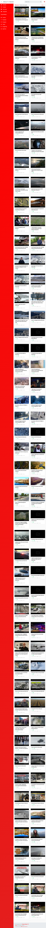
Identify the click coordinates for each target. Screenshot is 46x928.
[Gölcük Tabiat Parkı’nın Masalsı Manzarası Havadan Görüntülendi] (22, 813)
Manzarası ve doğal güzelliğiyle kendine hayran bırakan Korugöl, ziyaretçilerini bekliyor (21, 523)
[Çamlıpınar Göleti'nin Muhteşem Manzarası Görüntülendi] (38, 813)
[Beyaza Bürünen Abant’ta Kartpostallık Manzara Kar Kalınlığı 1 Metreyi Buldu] (22, 87)
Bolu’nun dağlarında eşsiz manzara (21, 337)
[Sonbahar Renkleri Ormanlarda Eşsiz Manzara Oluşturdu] (22, 201)
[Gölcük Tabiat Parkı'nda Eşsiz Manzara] (22, 162)
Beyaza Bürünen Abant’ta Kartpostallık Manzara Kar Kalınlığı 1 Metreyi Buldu (21, 95)
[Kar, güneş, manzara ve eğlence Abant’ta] (38, 415)
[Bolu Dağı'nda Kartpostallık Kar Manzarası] (38, 69)
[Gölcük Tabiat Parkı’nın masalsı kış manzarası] (38, 447)
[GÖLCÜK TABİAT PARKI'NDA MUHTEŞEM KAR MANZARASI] (22, 777)
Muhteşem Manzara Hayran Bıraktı (37, 672)
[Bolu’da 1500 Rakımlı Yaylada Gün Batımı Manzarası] (38, 201)
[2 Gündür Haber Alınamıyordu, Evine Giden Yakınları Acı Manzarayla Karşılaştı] (22, 720)
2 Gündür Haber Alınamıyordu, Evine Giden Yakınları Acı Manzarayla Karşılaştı (20, 728)
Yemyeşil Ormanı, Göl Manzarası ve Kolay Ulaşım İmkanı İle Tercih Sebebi (37, 38)
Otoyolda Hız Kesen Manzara (36, 708)
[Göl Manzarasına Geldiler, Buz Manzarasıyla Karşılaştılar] (38, 278)
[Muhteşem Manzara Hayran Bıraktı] (38, 665)
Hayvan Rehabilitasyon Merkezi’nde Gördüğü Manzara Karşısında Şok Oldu (21, 370)
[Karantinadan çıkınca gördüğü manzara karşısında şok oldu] (22, 907)
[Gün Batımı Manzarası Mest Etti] (38, 533)
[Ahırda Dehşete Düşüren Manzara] (22, 796)
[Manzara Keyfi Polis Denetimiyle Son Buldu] (38, 627)
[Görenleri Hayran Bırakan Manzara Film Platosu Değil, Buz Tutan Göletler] (22, 259)
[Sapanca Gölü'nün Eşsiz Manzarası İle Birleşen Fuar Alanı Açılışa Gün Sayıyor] (22, 646)
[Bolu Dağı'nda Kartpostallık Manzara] (38, 87)
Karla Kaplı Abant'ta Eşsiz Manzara (21, 114)
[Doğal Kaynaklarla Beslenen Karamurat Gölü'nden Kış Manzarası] (38, 552)
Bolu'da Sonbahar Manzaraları (20, 150)
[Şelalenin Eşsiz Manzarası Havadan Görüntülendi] (38, 514)
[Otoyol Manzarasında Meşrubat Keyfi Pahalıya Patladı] (38, 907)
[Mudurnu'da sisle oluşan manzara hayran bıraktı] (38, 589)
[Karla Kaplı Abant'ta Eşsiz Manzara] (22, 107)
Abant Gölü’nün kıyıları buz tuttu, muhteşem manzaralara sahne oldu (21, 321)
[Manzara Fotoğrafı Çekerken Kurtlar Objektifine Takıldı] (38, 399)
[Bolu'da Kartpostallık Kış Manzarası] (38, 570)
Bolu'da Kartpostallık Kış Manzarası (37, 575)
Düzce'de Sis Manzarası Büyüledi (37, 876)
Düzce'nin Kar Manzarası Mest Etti (21, 691)
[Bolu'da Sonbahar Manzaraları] (22, 143)
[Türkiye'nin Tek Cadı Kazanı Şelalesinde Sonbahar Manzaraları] (38, 143)
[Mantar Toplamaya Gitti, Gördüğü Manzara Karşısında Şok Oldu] (22, 608)
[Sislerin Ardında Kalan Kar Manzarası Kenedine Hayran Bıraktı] (22, 69)
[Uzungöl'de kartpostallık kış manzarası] (38, 347)
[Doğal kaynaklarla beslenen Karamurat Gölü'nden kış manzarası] (22, 571)
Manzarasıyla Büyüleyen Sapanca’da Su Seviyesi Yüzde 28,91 (37, 170)
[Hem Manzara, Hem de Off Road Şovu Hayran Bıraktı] (22, 665)
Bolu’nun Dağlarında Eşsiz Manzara (37, 320)
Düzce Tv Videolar (8, 2)
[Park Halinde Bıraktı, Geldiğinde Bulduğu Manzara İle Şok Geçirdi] (38, 608)
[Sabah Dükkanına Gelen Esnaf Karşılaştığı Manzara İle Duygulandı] (22, 11)
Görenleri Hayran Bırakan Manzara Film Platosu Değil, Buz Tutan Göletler (21, 267)
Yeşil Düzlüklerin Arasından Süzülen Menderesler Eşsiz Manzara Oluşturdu (36, 228)
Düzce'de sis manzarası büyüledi (21, 895)
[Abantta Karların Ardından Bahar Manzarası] (22, 50)
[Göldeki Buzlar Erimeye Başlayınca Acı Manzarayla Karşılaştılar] (38, 646)
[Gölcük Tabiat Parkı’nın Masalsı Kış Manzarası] (22, 446)
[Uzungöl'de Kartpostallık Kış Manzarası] (22, 347)
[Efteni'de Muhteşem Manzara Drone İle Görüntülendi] (38, 832)
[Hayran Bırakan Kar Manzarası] (22, 431)
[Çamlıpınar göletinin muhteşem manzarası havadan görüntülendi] (22, 832)
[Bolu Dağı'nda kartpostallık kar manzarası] (22, 278)
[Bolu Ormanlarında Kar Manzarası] (38, 107)
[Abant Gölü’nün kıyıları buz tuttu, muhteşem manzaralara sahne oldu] (22, 314)
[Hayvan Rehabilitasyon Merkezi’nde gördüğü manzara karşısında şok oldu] (38, 363)
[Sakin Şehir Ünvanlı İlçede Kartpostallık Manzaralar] (22, 381)
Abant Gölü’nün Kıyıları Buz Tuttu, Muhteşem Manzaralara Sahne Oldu (37, 302)
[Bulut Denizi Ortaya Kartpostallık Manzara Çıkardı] (38, 11)
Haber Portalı (44, 2)
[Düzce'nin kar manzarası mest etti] (38, 684)
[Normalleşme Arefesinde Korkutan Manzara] (38, 777)
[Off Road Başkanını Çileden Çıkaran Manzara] (38, 50)
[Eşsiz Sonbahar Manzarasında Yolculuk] (22, 465)
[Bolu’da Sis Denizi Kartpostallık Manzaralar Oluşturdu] (38, 182)
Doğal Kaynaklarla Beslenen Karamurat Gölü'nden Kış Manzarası (36, 559)
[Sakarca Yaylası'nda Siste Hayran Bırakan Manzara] (38, 720)
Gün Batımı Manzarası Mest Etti (37, 539)
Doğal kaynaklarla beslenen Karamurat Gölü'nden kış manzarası (20, 579)
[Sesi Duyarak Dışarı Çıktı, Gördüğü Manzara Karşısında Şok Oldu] (22, 240)
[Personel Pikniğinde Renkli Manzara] (22, 220)
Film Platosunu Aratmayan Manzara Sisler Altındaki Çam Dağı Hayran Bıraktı (21, 190)
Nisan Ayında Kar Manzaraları (36, 747)
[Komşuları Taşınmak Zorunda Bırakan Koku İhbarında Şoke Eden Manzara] (22, 30)
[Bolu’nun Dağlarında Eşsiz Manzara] (38, 314)
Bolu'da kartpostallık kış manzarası (21, 597)
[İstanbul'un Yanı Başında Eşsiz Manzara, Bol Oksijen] (38, 465)
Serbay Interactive (24, 926)
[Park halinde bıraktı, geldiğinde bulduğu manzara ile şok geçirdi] (22, 627)
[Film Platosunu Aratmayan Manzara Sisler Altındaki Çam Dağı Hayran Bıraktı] (22, 182)
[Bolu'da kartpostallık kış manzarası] (22, 591)
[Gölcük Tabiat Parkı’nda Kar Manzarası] (22, 297)
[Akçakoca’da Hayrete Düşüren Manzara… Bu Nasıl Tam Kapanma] (22, 740)
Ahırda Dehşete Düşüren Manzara (21, 803)
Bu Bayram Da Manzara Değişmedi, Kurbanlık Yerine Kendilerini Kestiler (37, 503)
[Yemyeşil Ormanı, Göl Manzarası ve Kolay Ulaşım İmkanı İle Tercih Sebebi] (38, 30)
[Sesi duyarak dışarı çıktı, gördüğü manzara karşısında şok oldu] (38, 240)
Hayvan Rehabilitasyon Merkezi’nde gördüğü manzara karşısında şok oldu (37, 370)
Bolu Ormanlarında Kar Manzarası (37, 114)
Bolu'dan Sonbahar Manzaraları (37, 486)
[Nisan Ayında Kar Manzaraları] (38, 740)
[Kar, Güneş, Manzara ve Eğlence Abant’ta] (22, 399)
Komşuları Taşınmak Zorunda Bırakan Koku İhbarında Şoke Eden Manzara (21, 38)
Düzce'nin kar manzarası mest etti (37, 691)
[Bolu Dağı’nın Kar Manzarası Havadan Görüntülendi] (38, 851)
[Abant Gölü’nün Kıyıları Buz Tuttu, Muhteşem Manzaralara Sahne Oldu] (38, 296)
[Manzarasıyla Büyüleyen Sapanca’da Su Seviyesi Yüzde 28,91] (38, 162)
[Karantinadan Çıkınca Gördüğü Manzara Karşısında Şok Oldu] (38, 888)
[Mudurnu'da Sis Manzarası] (38, 431)
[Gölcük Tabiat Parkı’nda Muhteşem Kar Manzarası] (38, 759)
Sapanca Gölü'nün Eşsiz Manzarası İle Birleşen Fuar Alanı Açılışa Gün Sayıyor (21, 654)
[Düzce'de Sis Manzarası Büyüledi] (38, 869)
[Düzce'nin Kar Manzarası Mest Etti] (22, 684)
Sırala (43, 5)
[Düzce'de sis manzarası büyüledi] (22, 888)
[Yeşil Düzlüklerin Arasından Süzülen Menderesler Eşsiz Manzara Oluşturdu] (38, 220)
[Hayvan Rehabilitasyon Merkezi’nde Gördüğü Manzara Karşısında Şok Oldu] (22, 363)
